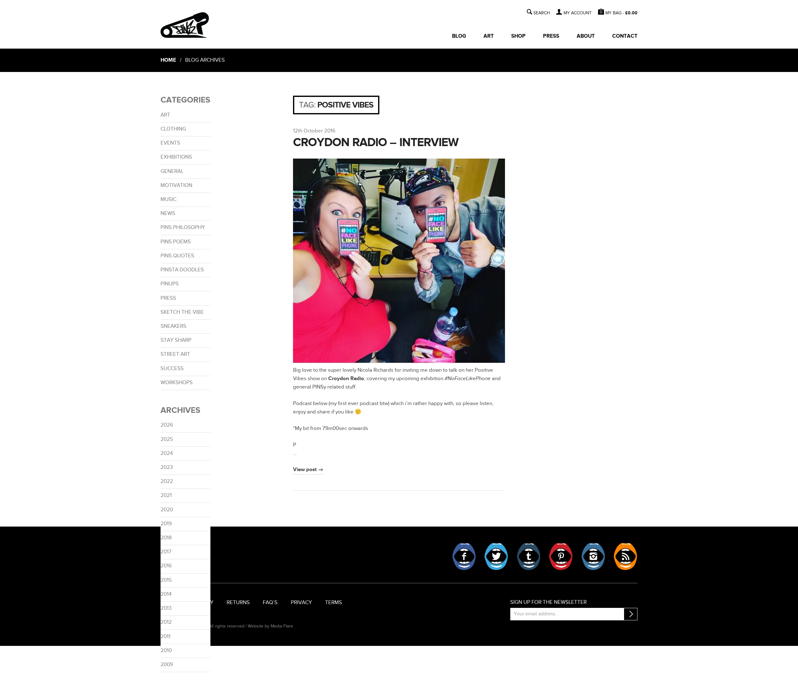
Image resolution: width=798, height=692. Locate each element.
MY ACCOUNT (577, 13)
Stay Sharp (176, 340)
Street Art (175, 354)
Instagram (593, 556)
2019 (166, 524)
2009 (167, 664)
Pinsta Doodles (182, 270)
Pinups (170, 284)
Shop (518, 36)
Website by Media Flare (270, 626)
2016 (166, 566)
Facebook (464, 556)
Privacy (301, 602)
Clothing (173, 129)
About (586, 36)
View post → (308, 469)
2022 (167, 481)
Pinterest (561, 556)
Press (551, 36)
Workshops (177, 382)
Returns (238, 602)
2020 (167, 510)
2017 (166, 552)
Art (488, 36)
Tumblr (529, 556)
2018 (166, 538)
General (172, 171)
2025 (167, 439)
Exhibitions (176, 157)
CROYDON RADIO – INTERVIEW (376, 142)
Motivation (176, 185)
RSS (625, 556)
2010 (166, 650)
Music (168, 199)
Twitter (496, 556)
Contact (624, 36)
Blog (459, 36)
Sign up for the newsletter (548, 602)
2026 (167, 425)
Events (170, 143)
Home (168, 60)
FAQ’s (270, 602)
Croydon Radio (346, 378)
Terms (333, 602)
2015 (166, 580)
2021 (166, 495)
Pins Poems (176, 242)
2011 (166, 636)
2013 (166, 608)
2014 (166, 594)
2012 (166, 622)
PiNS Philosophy (183, 227)
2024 (167, 453)
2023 (167, 467)
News (168, 213)
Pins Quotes (177, 256)
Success (172, 368)
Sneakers (173, 326)
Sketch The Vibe (182, 312)
